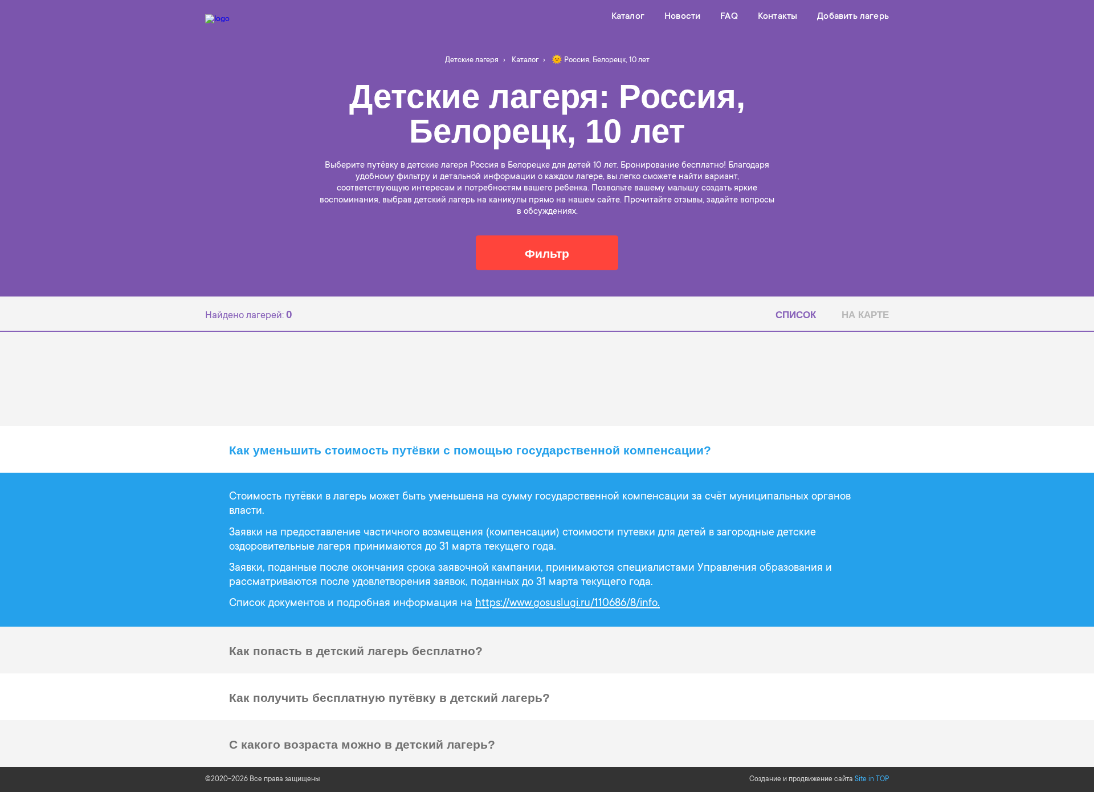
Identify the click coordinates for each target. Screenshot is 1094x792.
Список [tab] (795, 315)
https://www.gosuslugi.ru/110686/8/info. (567, 604)
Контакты (777, 16)
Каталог (627, 16)
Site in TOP (872, 779)
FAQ (729, 16)
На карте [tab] (865, 315)
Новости (682, 16)
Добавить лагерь (853, 16)
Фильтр (547, 252)
